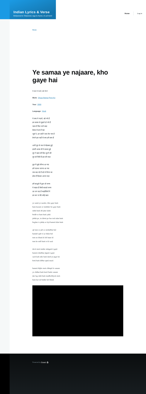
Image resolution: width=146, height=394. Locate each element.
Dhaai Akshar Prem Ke (46, 98)
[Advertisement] (78, 52)
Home (34, 30)
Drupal (43, 362)
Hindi (44, 111)
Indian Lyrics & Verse (31, 12)
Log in (139, 13)
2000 (39, 104)
